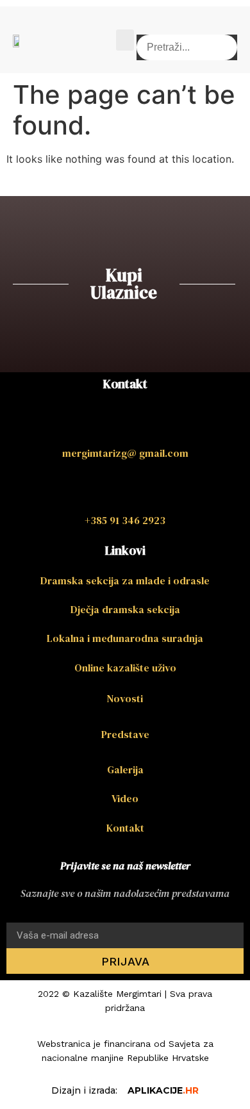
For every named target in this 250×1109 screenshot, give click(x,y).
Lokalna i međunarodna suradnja (125, 638)
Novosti (125, 698)
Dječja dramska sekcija (125, 609)
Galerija (125, 769)
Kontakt (125, 828)
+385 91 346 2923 (125, 520)
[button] (125, 40)
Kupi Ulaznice (123, 283)
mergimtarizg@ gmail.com (125, 453)
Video (125, 798)
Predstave (125, 734)
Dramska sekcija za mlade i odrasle (125, 580)
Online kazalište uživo (125, 668)
